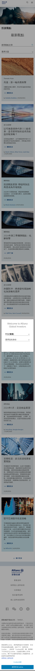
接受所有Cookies (17, 667)
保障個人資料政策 (7, 658)
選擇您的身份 (10, 340)
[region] (17, 335)
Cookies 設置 (17, 662)
